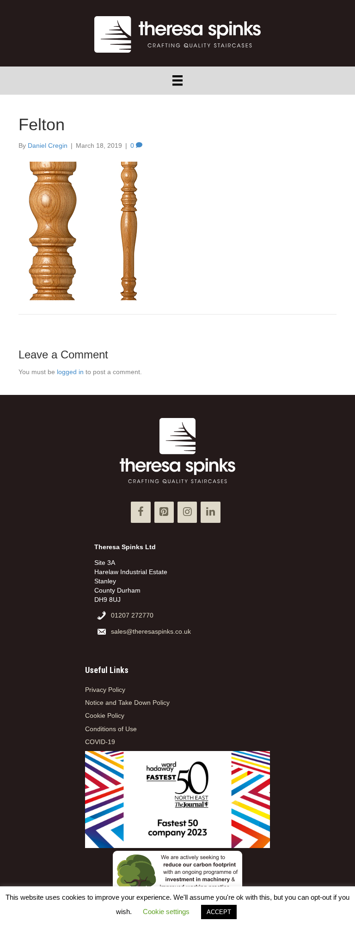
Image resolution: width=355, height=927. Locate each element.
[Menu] (177, 80)
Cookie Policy (104, 715)
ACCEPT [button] (219, 912)
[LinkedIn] (210, 512)
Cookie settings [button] (166, 911)
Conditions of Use (111, 729)
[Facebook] (140, 512)
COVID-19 (100, 741)
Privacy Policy (105, 689)
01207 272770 (132, 615)
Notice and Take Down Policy (127, 702)
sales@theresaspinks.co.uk (151, 631)
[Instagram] (187, 512)
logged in (70, 372)
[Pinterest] (164, 512)
